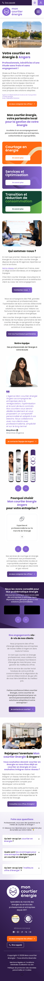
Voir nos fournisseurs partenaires (22, 334)
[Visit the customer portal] (40, 2)
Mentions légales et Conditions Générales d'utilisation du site (22, 963)
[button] (35, 2)
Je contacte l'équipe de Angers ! (20, 441)
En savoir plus (17, 158)
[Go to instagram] (18, 932)
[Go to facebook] (22, 932)
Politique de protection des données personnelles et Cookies (22, 969)
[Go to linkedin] (14, 932)
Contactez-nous (21, 290)
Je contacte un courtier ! (21, 709)
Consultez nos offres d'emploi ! (22, 804)
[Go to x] (26, 932)
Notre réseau (8, 268)
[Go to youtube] (30, 932)
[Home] (12, 11)
